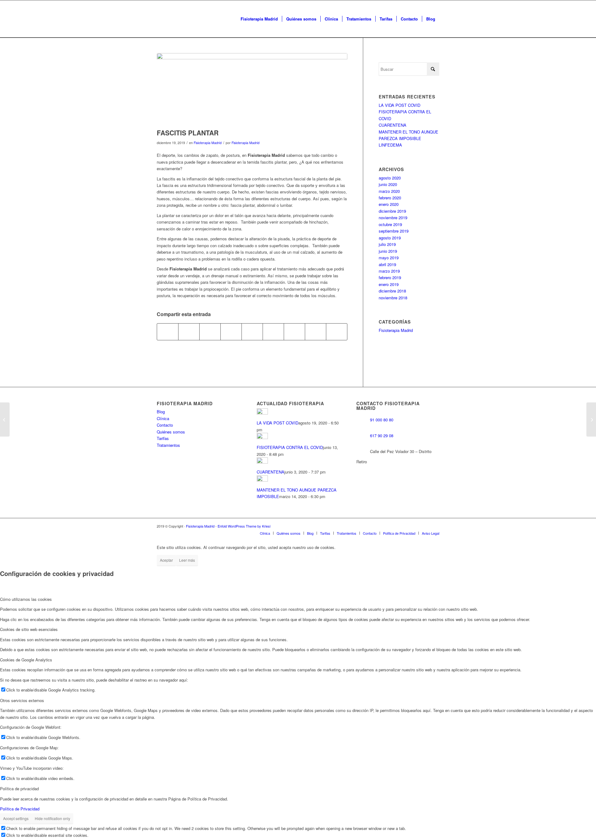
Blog (161, 412)
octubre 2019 (390, 224)
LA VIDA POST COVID (399, 105)
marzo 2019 (389, 271)
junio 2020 (388, 184)
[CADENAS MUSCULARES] (591, 419)
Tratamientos (168, 445)
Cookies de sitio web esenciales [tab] (29, 629)
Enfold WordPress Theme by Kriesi (244, 526)
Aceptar (166, 560)
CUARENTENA (392, 125)
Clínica (163, 418)
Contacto (165, 425)
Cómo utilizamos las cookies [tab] (26, 599)
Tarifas (163, 438)
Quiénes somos (171, 432)
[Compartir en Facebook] (167, 332)
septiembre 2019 (394, 231)
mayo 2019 (389, 258)
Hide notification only (52, 818)
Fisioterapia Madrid (208, 142)
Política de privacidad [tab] (19, 788)
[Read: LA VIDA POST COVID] (262, 413)
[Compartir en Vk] (294, 332)
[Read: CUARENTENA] (262, 462)
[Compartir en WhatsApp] (210, 332)
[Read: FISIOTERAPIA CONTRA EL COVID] (262, 437)
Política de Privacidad (19, 809)
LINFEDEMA (390, 145)
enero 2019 (389, 284)
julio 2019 (387, 244)
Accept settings (16, 818)
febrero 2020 (390, 198)
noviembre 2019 (393, 217)
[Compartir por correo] (336, 332)
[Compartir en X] (188, 332)
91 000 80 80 (381, 420)
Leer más (187, 560)
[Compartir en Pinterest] (231, 332)
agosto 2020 (390, 178)
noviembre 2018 (393, 298)
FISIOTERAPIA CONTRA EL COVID (290, 447)
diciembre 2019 (392, 211)
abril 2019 (387, 264)
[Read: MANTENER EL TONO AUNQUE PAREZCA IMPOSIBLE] (262, 480)
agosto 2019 (390, 238)
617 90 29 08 (381, 435)
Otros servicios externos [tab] (22, 700)
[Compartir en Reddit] (315, 332)
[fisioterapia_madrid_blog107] (252, 89)
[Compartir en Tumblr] (273, 332)
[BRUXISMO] (5, 419)
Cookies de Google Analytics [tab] (26, 660)
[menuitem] (259, 19)
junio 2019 (388, 251)
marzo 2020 (389, 191)
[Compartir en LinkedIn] (252, 332)
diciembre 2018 (392, 291)
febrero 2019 (390, 277)
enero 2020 (389, 204)
